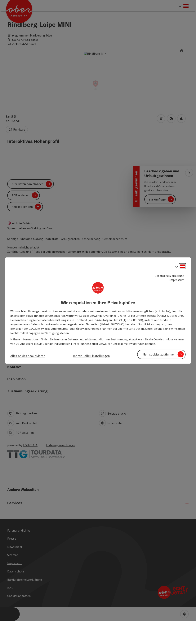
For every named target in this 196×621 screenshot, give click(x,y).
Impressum (176, 280)
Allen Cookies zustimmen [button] (159, 354)
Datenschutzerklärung (169, 275)
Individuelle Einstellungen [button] (91, 356)
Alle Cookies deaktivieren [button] (27, 356)
